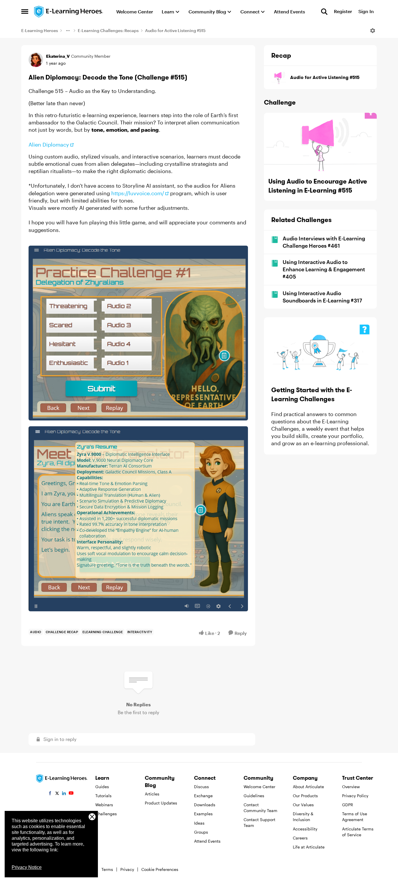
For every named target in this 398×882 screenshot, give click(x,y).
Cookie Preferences (159, 869)
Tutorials (103, 795)
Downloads (204, 804)
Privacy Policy (355, 795)
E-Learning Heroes (39, 30)
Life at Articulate (309, 846)
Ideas (199, 823)
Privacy (127, 869)
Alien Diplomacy (49, 144)
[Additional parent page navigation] (67, 31)
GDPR (347, 804)
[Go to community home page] (68, 11)
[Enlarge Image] (138, 333)
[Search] (324, 11)
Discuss (201, 786)
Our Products (305, 795)
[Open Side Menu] (24, 11)
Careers (300, 837)
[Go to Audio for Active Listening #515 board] (278, 77)
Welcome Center (259, 786)
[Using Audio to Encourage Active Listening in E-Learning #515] (320, 142)
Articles (152, 793)
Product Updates (161, 802)
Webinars (104, 804)
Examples (203, 813)
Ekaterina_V (58, 56)
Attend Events (207, 841)
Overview (351, 786)
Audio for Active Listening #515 (175, 30)
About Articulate (308, 786)
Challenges (106, 813)
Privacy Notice (27, 867)
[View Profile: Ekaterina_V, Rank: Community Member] (36, 59)
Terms (107, 869)
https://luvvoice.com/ (137, 193)
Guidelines (254, 795)
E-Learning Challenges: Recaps (108, 30)
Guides (102, 786)
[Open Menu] (373, 31)
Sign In (366, 11)
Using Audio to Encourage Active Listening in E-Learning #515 (317, 185)
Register (343, 11)
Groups (201, 832)
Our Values (303, 804)
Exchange (203, 795)
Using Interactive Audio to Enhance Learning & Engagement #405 (324, 269)
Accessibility (305, 828)
